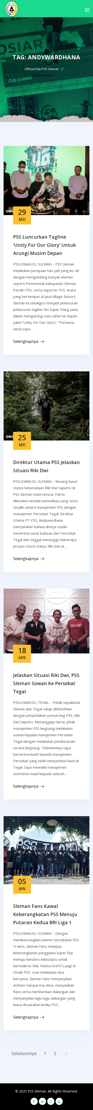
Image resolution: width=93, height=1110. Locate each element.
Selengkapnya (25, 341)
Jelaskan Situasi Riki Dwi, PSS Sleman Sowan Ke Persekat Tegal (46, 683)
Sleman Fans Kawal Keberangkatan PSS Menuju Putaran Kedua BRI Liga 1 (45, 914)
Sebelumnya (23, 1053)
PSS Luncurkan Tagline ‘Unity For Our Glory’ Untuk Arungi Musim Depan (44, 245)
